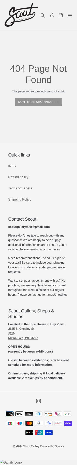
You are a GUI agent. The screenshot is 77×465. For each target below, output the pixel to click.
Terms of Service (20, 188)
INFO (12, 166)
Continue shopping (35, 101)
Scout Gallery (31, 446)
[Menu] (69, 15)
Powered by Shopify (52, 446)
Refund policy (18, 177)
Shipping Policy (19, 199)
